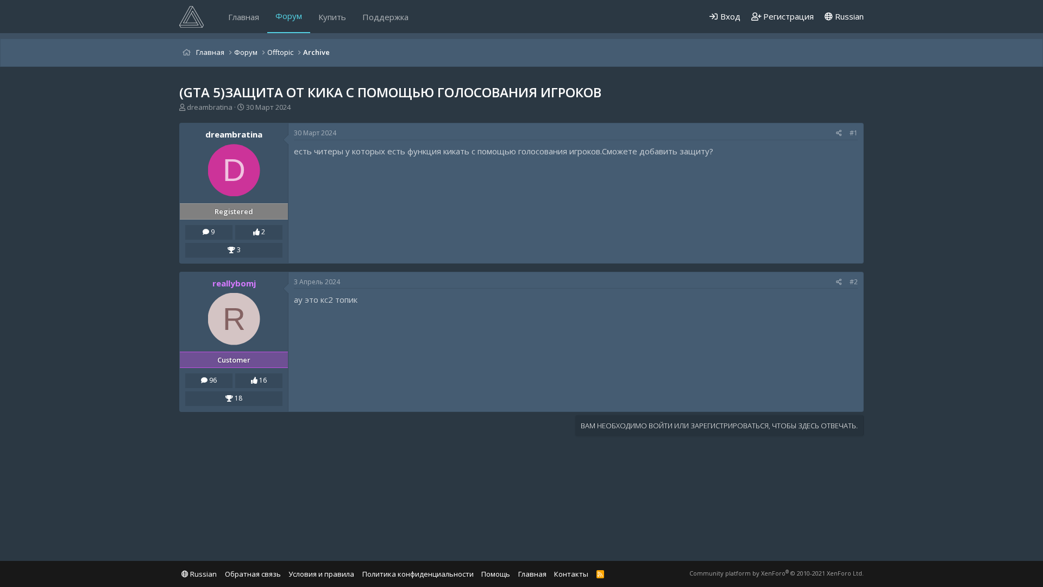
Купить (332, 16)
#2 (854, 281)
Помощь (495, 574)
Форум (288, 15)
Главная (243, 16)
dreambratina (210, 107)
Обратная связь (253, 574)
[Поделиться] (839, 133)
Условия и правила (321, 574)
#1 (854, 133)
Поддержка (385, 16)
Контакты (571, 574)
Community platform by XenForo (776, 573)
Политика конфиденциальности (418, 574)
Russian (848, 16)
